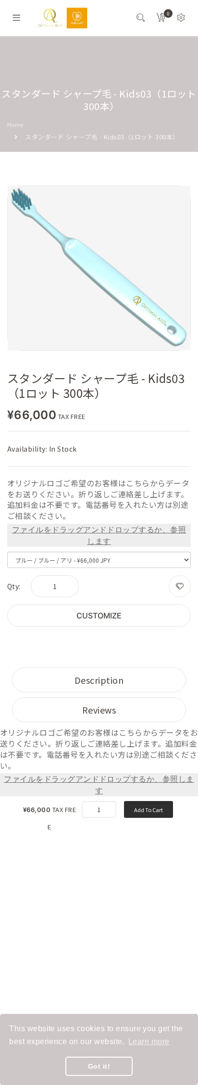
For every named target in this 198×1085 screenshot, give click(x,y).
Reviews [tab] (99, 709)
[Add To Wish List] (180, 586)
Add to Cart (148, 810)
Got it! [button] (99, 1066)
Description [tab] (99, 680)
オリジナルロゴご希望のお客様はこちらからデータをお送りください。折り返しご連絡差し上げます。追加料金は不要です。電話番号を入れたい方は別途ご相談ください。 (98, 499)
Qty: (14, 586)
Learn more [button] (149, 1041)
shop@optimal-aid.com (60, 943)
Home (15, 124)
